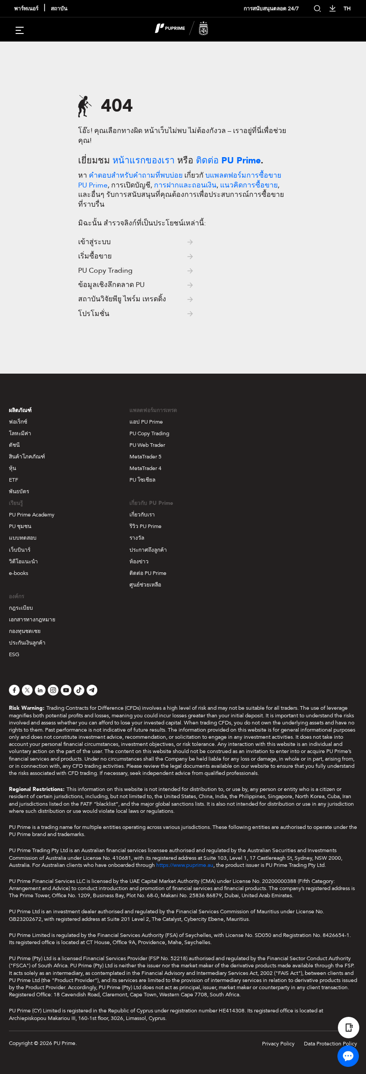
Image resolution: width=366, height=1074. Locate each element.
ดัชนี (14, 445)
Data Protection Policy (330, 1043)
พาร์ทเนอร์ (26, 8)
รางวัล (136, 537)
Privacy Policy (278, 1043)
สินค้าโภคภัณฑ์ (27, 456)
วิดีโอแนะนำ (23, 561)
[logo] (188, 29)
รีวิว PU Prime (145, 526)
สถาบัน (59, 8)
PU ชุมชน (20, 526)
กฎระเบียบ (21, 608)
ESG (14, 654)
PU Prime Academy (31, 514)
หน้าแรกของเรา (143, 160)
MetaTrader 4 (145, 468)
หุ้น (12, 468)
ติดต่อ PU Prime (147, 573)
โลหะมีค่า (20, 433)
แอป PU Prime (146, 421)
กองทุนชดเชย (25, 631)
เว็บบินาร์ (19, 550)
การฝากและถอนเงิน (185, 185)
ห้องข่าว (139, 561)
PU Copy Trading (149, 433)
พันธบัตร (19, 491)
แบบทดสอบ (23, 537)
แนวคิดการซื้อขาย (249, 185)
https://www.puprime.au (184, 865)
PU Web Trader (147, 445)
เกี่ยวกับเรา (142, 514)
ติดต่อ (228, 160)
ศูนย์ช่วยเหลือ (145, 584)
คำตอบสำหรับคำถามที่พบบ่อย (136, 175)
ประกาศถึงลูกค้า (148, 550)
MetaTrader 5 (145, 456)
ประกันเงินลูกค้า (27, 642)
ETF (13, 479)
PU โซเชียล (142, 479)
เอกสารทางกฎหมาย (32, 619)
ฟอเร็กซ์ (18, 421)
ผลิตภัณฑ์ (20, 410)
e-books (18, 573)
